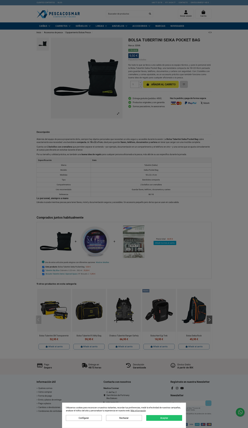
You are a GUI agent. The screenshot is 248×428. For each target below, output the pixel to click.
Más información (138, 410)
